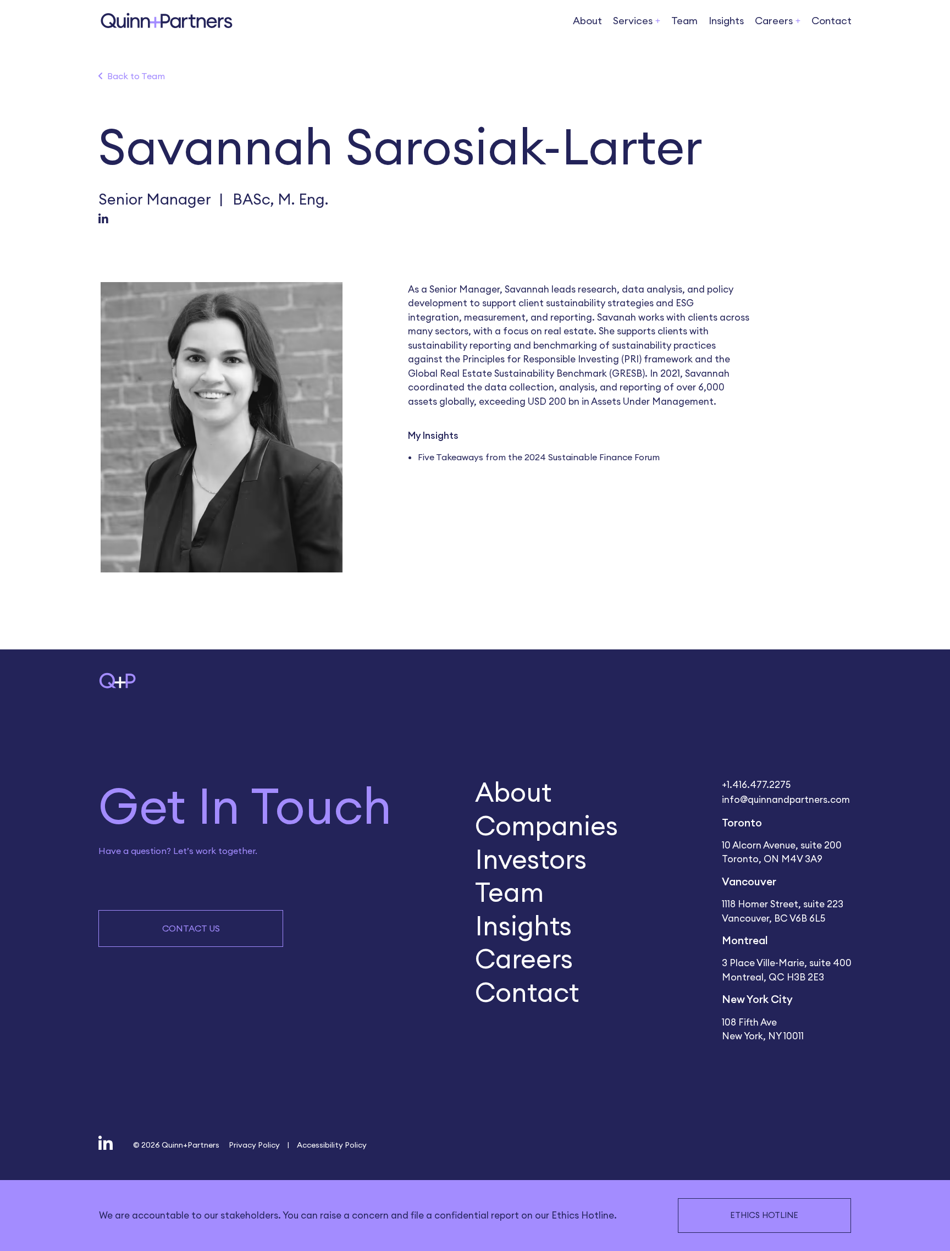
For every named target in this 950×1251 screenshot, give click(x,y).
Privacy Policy (254, 1144)
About (587, 20)
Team (684, 20)
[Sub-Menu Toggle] (657, 21)
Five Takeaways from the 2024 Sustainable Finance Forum (539, 456)
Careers (524, 958)
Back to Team (136, 75)
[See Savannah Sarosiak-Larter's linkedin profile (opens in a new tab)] (103, 220)
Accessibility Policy (332, 1144)
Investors (531, 859)
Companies (546, 825)
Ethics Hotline (764, 1215)
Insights (726, 20)
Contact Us (191, 928)
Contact (831, 20)
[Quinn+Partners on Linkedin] (105, 1144)
